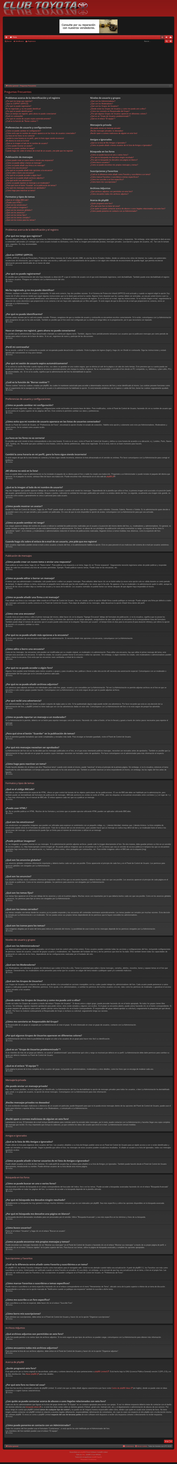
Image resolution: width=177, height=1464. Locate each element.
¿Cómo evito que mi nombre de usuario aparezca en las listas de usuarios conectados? (41, 133)
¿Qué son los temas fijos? (16, 215)
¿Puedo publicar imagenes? (17, 207)
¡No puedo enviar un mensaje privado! (105, 128)
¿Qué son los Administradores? (102, 101)
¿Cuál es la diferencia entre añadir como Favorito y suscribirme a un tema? (120, 174)
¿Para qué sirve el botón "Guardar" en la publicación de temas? (31, 185)
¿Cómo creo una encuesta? (17, 168)
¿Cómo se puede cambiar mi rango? (20, 148)
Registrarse (32, 41)
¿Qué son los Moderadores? (101, 104)
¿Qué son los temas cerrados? (18, 218)
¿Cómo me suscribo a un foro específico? (107, 179)
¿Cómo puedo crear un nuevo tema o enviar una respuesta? (30, 160)
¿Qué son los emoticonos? (16, 205)
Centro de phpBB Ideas (121, 1388)
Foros (15, 37)
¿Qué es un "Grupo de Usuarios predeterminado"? (110, 116)
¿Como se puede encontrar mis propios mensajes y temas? (114, 165)
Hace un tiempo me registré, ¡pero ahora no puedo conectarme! (31, 114)
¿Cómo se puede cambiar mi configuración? (23, 131)
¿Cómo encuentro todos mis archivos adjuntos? (109, 194)
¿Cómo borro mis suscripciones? (103, 182)
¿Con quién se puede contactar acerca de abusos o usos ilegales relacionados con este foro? (127, 209)
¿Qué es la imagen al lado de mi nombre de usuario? (27, 143)
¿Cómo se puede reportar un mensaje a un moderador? (28, 183)
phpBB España (97, 1457)
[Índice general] (47, 8)
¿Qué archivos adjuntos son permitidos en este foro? (111, 191)
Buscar (9, 41)
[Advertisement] (88, 63)
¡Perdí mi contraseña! (14, 116)
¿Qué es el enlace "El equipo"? (102, 119)
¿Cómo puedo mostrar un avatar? (19, 146)
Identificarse (20, 41)
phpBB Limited (101, 1372)
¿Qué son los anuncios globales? (19, 210)
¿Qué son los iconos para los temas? (21, 220)
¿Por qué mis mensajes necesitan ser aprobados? (26, 188)
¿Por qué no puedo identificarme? (19, 111)
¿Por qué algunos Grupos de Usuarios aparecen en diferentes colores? (118, 114)
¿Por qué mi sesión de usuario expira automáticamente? (28, 119)
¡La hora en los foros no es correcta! (20, 136)
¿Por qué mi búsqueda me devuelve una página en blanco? (114, 160)
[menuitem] (162, 37)
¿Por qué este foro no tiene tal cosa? (105, 206)
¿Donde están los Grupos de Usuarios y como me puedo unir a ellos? (118, 109)
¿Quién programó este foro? (101, 203)
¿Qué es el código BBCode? (17, 200)
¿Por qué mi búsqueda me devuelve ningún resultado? (112, 157)
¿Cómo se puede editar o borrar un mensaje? (24, 163)
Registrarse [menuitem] (171, 37)
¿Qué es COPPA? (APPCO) (17, 104)
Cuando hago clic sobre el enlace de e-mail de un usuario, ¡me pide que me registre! (39, 151)
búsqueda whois (32, 1407)
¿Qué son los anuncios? (15, 213)
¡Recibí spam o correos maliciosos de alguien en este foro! (113, 133)
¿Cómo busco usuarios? (100, 162)
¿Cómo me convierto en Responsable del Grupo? (110, 111)
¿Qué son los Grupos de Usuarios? (104, 106)
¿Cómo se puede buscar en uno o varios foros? (109, 155)
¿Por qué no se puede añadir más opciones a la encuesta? (29, 170)
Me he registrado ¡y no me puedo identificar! (23, 109)
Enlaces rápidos (6, 37)
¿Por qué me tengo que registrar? (19, 101)
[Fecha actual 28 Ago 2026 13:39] (170, 86)
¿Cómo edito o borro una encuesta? (20, 173)
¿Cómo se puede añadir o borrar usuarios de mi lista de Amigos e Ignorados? (121, 145)
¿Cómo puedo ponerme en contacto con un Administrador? (113, 211)
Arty (83, 1454)
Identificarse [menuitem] (167, 37)
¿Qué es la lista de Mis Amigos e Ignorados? (108, 143)
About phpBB (31, 1374)
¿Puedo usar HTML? (14, 202)
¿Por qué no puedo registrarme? (18, 106)
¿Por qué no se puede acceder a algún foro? (23, 175)
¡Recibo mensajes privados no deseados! (106, 131)
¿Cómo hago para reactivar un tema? (20, 190)
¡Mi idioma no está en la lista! (17, 141)
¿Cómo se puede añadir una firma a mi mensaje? (25, 165)
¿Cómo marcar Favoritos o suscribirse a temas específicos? (114, 177)
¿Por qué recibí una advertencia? (19, 180)
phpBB (109, 476)
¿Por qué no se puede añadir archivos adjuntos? (25, 178)
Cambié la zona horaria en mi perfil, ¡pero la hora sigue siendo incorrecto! (35, 138)
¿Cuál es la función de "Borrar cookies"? (22, 121)
